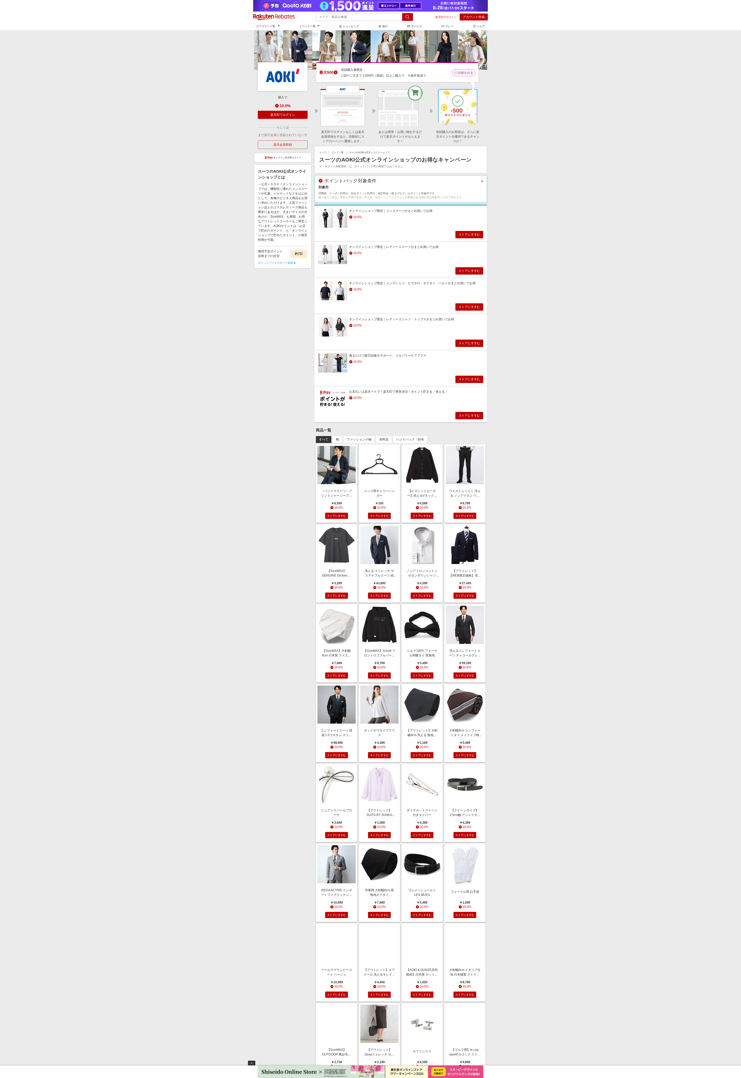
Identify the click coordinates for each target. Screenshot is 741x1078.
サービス (416, 26)
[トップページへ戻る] (274, 17)
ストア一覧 (337, 152)
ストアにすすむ (469, 234)
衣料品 (383, 439)
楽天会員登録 (282, 144)
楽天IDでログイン (446, 17)
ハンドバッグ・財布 (410, 439)
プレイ (449, 26)
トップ (322, 152)
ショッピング (351, 26)
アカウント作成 (474, 17)
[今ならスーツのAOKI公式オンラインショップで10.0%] (370, 50)
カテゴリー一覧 (265, 26)
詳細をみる (465, 72)
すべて (323, 439)
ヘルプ (481, 26)
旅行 (385, 26)
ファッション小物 (359, 439)
